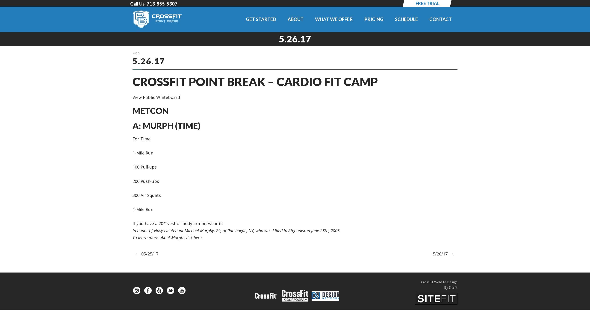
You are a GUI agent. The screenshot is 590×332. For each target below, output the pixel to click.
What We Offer (334, 19)
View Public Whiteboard (156, 97)
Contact (440, 19)
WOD (136, 53)
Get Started (261, 19)
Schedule (406, 19)
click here (193, 237)
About (296, 19)
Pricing (374, 19)
